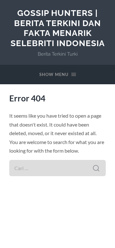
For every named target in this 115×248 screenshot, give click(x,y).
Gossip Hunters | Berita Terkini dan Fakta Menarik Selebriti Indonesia (58, 28)
